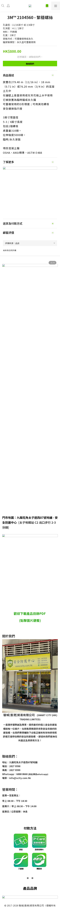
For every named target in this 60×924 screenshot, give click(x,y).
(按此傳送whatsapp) (38, 774)
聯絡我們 (30, 63)
